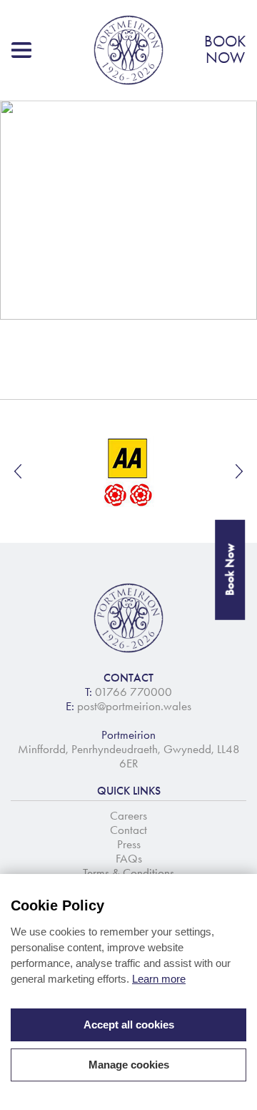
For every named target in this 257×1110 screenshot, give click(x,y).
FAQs (129, 858)
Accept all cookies (129, 1024)
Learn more (159, 979)
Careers (128, 815)
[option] (128, 471)
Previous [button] (17, 471)
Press (129, 844)
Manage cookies (129, 1065)
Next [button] (239, 471)
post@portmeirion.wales (134, 706)
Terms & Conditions (128, 872)
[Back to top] (228, 1081)
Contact (128, 829)
